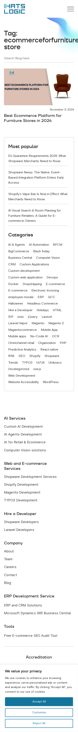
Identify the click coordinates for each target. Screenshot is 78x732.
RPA (11, 356)
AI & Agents (16, 245)
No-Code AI (39, 336)
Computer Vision (48, 258)
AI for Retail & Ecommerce (25, 442)
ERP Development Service (29, 596)
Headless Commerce (42, 304)
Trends (13, 363)
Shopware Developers (21, 522)
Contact (10, 575)
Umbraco (55, 363)
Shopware (51, 356)
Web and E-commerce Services (25, 466)
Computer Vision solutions (25, 450)
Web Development (21, 376)
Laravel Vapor (18, 323)
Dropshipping (32, 284)
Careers (10, 567)
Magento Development (22, 492)
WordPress (51, 382)
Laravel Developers (19, 530)
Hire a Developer (20, 310)
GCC (51, 297)
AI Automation (39, 245)
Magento (38, 323)
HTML (57, 310)
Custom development (24, 271)
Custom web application (25, 277)
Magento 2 (56, 323)
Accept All (39, 701)
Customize (39, 712)
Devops (52, 277)
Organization (47, 343)
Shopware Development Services (30, 477)
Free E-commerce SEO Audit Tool (30, 636)
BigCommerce (18, 251)
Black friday (41, 251)
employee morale (21, 297)
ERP (41, 297)
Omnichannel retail (21, 343)
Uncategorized (18, 369)
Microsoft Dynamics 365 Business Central (37, 613)
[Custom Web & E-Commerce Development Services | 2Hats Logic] (14, 9)
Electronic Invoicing (45, 290)
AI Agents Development (23, 434)
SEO (21, 356)
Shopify (34, 356)
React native (49, 350)
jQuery (33, 317)
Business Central (20, 258)
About (9, 551)
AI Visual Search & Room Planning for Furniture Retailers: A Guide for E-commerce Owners (34, 216)
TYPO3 (27, 363)
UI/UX (40, 363)
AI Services (14, 418)
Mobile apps (17, 336)
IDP (10, 317)
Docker (13, 284)
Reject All (39, 723)
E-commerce (55, 284)
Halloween (15, 304)
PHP (63, 343)
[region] (39, 698)
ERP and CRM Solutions (23, 605)
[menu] (70, 9)
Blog (7, 583)
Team (8, 559)
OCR (55, 336)
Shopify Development (21, 485)
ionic (20, 317)
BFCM (57, 245)
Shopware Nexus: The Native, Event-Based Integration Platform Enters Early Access (36, 177)
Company (13, 543)
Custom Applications (34, 264)
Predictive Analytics (22, 350)
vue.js (37, 369)
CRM (12, 264)
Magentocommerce (22, 330)
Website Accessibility (23, 382)
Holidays (43, 310)
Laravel (47, 317)
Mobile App (49, 330)
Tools (9, 626)
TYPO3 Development (20, 500)
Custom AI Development (23, 426)
